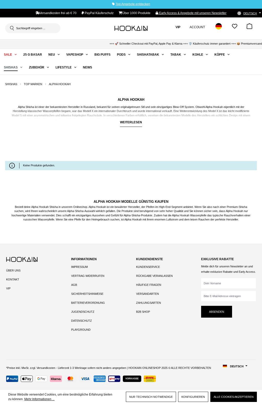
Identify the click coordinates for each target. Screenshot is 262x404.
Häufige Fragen (148, 284)
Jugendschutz (82, 311)
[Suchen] (11, 28)
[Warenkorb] (249, 28)
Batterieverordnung (88, 302)
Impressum (79, 266)
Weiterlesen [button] (131, 122)
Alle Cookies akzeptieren (234, 396)
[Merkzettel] (234, 28)
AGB (74, 284)
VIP (8, 288)
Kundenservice (148, 266)
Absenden (216, 311)
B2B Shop (143, 311)
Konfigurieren (193, 396)
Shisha (30, 106)
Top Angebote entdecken (133, 4)
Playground (81, 329)
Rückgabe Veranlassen (154, 275)
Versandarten (147, 293)
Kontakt (12, 279)
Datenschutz (81, 320)
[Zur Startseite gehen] (131, 28)
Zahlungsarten (148, 302)
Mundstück (104, 119)
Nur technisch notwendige (151, 396)
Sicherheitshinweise (87, 293)
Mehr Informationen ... (39, 399)
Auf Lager (20, 151)
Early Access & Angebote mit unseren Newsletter (192, 13)
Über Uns (13, 270)
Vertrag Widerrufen (87, 275)
